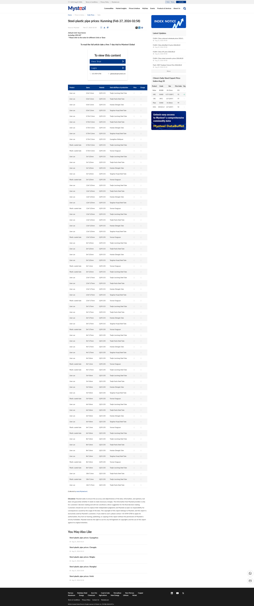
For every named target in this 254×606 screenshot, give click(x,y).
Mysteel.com (115, 2)
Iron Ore (94, 593)
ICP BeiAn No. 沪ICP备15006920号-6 (104, 604)
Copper (140, 593)
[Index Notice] (168, 21)
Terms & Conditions (92, 2)
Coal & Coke (105, 593)
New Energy (115, 595)
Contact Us (96, 600)
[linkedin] (139, 28)
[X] (136, 28)
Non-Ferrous (129, 593)
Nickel (134, 595)
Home (70, 15)
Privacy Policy (105, 2)
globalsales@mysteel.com (118, 74)
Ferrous (70, 593)
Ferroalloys (117, 593)
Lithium (125, 595)
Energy (81, 595)
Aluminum (71, 595)
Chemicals (91, 595)
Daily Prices (90, 15)
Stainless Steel (82, 593)
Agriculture (103, 595)
